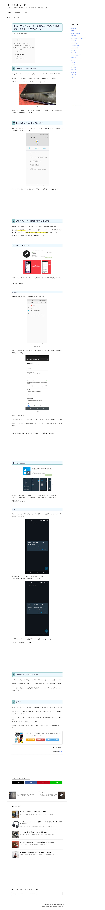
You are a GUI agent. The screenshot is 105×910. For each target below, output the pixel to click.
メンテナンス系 (76, 55)
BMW (73, 28)
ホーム (9, 17)
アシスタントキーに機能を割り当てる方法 (23, 47)
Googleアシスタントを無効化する (21, 45)
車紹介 (73, 74)
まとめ (15, 60)
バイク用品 (74, 47)
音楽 (73, 77)
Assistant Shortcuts (20, 49)
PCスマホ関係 (17, 17)
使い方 (18, 51)
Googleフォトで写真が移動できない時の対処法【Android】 (35, 852)
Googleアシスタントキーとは (20, 43)
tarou (60, 751)
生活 (73, 67)
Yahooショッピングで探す (52, 739)
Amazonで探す (31, 739)
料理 (73, 62)
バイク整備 (75, 45)
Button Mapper (19, 54)
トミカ (73, 40)
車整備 (74, 69)
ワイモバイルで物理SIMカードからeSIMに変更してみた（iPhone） (37, 842)
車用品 (73, 72)
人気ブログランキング (76, 105)
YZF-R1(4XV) (75, 35)
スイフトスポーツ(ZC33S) (78, 38)
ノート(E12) (74, 43)
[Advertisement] (37, 202)
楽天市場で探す (40, 739)
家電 (73, 60)
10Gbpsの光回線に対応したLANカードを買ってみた (33, 832)
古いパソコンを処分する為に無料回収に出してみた (33, 812)
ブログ (73, 52)
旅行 (73, 64)
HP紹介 (73, 30)
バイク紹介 (74, 50)
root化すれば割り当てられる (20, 58)
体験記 (73, 57)
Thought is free (60, 906)
